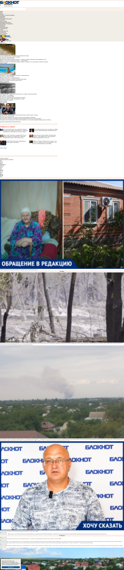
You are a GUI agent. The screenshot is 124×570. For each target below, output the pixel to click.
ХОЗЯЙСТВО (3, 32)
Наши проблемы (3, 101)
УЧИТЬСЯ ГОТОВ (7, 37)
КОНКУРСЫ (2, 17)
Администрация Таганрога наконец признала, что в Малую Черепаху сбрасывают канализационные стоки (23, 59)
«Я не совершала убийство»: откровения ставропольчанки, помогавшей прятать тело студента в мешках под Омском (22, 545)
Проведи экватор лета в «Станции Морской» (9, 77)
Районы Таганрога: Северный (6, 100)
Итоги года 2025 (3, 102)
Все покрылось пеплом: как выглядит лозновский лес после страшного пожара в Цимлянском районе (19, 343)
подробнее (11, 159)
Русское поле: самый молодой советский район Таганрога (12, 97)
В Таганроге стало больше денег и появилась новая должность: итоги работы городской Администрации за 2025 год (25, 119)
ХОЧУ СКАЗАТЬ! (3, 33)
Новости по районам (4, 81)
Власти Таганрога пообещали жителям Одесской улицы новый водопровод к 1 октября (54, 440)
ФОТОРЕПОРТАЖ (4, 31)
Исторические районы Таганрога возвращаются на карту (12, 98)
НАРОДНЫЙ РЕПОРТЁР (5, 22)
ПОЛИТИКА (2, 26)
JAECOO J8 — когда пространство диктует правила (84, 542)
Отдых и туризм (3, 63)
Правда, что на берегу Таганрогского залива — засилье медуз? (14, 60)
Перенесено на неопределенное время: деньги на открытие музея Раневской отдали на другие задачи (75, 541)
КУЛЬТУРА (2, 20)
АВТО (1, 12)
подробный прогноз (4, 159)
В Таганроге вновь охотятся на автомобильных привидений (49, 343)
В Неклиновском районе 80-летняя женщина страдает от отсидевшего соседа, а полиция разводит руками (18, 269)
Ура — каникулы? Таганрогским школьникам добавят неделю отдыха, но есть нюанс (58, 542)
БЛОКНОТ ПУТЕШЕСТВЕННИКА (7, 15)
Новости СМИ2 (3, 148)
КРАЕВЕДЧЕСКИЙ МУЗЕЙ (6, 19)
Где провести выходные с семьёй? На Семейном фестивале (13, 79)
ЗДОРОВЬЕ (2, 16)
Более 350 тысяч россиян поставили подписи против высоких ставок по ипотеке (27, 542)
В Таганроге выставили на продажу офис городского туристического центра (75, 343)
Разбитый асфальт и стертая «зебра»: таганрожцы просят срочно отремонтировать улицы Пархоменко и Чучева (65, 545)
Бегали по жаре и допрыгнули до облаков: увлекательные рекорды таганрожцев (17, 117)
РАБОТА (8, 36)
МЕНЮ (1, 11)
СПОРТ (1, 29)
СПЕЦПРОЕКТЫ (3, 28)
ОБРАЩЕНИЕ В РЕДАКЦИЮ (6, 23)
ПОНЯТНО (11, 567)
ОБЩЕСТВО (2, 25)
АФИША (2, 14)
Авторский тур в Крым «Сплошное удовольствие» (11, 80)
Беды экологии (3, 43)
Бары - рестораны (7, 40)
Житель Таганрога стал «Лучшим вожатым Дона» (24, 344)
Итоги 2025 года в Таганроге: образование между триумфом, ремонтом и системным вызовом (20, 118)
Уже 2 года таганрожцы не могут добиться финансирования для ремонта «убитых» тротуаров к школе (89, 439)
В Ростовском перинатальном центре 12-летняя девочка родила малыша (21, 440)
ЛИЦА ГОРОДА (3, 21)
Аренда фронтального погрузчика (97, 343)
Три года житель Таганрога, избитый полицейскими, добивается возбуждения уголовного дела (18, 531)
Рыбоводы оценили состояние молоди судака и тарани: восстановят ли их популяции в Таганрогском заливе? (24, 61)
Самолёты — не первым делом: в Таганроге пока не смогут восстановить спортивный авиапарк (51, 439)
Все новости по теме (4, 58)
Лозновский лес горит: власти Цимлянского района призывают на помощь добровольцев (17, 439)
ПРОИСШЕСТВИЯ (4, 27)
